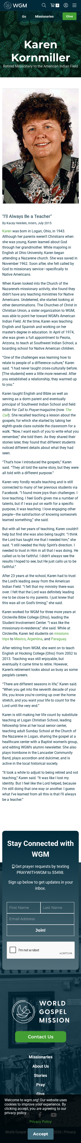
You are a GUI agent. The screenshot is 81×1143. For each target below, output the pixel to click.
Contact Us (40, 1036)
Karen (6, 231)
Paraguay (58, 639)
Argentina (35, 639)
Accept (40, 1133)
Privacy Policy (40, 1122)
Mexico (20, 639)
